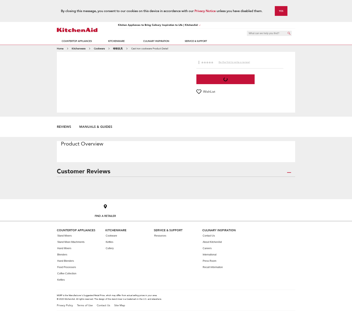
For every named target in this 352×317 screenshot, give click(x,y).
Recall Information (213, 267)
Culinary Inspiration (156, 41)
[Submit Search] (289, 33)
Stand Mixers (64, 235)
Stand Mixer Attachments (71, 242)
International (210, 254)
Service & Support (196, 41)
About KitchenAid (212, 242)
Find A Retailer (105, 216)
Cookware (111, 235)
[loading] (225, 79)
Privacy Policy (65, 305)
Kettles (61, 279)
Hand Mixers (64, 248)
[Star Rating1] (202, 62)
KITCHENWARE (116, 41)
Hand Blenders (65, 260)
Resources (160, 235)
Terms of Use (85, 305)
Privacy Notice (205, 11)
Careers (207, 248)
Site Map (119, 305)
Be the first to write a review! (234, 62)
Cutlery (110, 248)
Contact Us (209, 235)
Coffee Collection (66, 273)
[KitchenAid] (77, 30)
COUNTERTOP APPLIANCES (77, 41)
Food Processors (66, 267)
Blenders (62, 254)
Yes (281, 10)
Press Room (209, 260)
